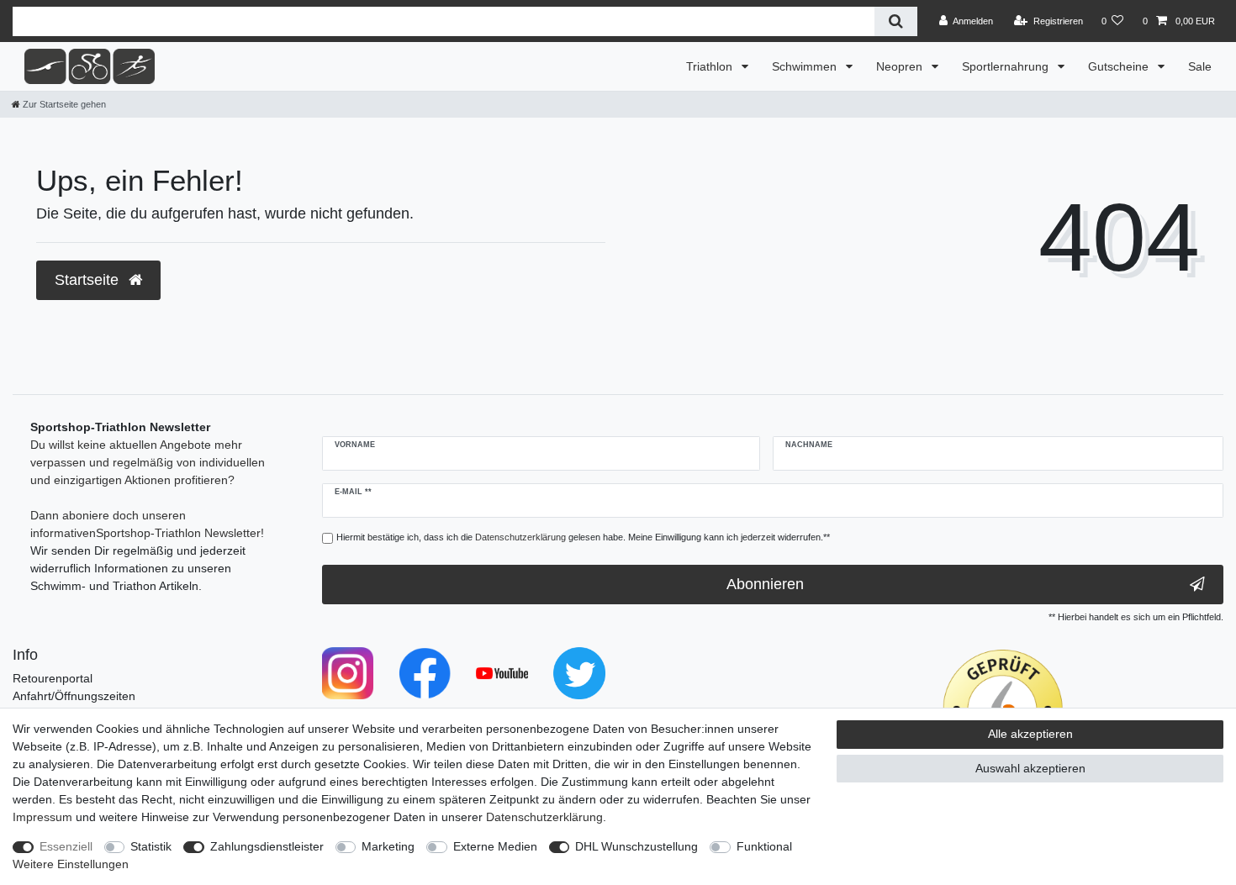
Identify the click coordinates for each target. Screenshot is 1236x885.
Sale (1200, 66)
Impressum (42, 817)
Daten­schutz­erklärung (544, 817)
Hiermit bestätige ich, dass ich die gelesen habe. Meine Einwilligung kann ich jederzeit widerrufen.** (583, 537)
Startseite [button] (89, 279)
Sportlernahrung (1007, 66)
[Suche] (895, 21)
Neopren (901, 66)
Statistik (151, 846)
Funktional (764, 846)
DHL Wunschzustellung (636, 846)
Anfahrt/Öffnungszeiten (74, 696)
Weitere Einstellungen (71, 864)
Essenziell (66, 846)
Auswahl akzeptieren (1030, 768)
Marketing (388, 846)
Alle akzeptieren (1030, 733)
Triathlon (711, 66)
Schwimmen (806, 66)
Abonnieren (765, 584)
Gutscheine (1120, 66)
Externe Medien (495, 846)
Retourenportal (52, 678)
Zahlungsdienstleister (267, 846)
